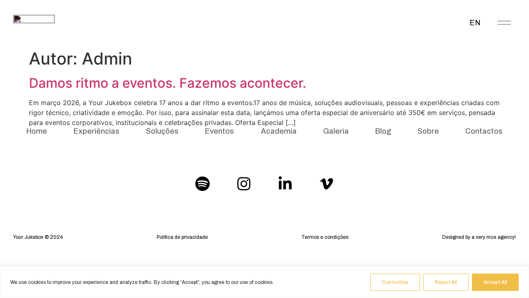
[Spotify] (202, 183)
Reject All (446, 282)
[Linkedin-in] (285, 183)
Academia (279, 131)
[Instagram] (243, 183)
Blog (383, 131)
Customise (395, 282)
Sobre (428, 131)
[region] (264, 282)
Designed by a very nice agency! (479, 237)
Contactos (484, 131)
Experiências (96, 131)
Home (36, 131)
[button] (504, 21)
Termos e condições (324, 237)
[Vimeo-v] (326, 183)
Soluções (162, 131)
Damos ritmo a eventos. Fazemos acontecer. (167, 83)
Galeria (336, 131)
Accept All (495, 282)
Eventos (219, 131)
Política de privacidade (182, 237)
